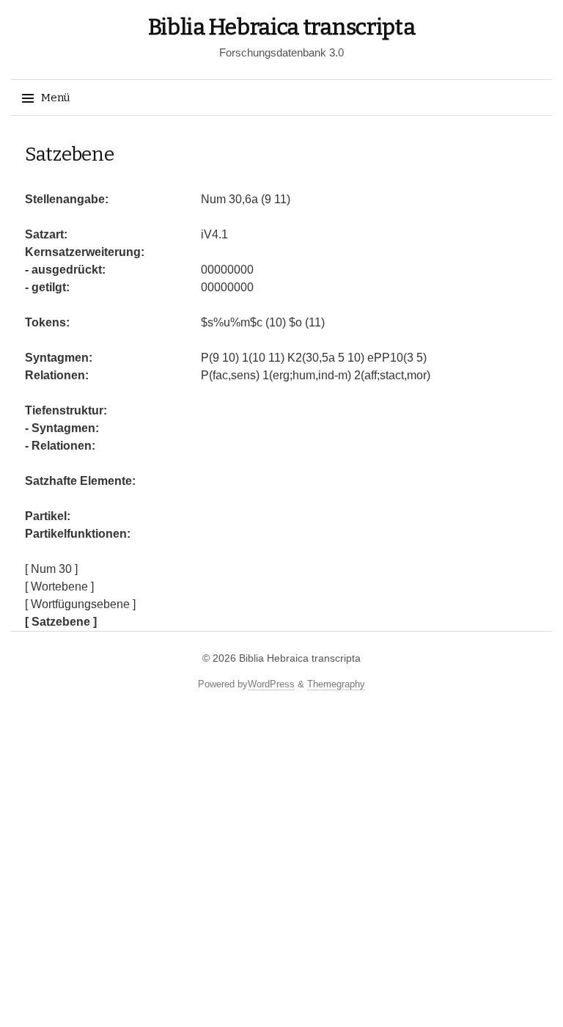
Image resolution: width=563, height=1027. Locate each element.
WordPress (271, 684)
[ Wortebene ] (59, 586)
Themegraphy (336, 684)
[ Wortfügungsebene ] (80, 604)
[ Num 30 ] (51, 569)
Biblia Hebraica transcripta (282, 27)
